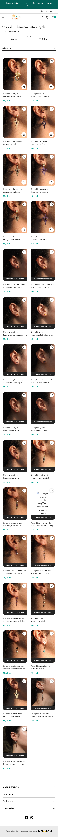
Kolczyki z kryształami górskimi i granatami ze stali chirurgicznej (42, 715)
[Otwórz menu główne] (3, 17)
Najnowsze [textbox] (6, 48)
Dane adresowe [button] (11, 787)
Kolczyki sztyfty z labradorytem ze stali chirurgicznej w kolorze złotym (12, 429)
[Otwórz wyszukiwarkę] (41, 17)
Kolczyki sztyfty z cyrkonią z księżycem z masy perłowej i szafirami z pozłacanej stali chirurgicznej (15, 762)
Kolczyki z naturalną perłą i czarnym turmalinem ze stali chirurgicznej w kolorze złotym (14, 667)
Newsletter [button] (8, 808)
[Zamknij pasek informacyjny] (55, 4)
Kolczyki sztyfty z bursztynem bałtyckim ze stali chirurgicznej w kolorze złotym (15, 333)
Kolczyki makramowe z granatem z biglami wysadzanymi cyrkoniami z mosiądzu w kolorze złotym (14, 143)
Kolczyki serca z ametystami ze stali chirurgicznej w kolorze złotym (14, 572)
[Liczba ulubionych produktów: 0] (47, 17)
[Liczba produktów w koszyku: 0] (53, 17)
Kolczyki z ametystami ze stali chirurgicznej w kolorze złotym (42, 572)
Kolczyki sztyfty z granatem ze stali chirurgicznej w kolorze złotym (14, 286)
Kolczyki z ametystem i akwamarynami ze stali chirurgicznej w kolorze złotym (12, 524)
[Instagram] (31, 817)
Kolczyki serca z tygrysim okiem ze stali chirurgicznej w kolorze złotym (43, 524)
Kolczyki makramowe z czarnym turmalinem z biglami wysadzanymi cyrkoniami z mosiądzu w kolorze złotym (13, 238)
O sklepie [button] (8, 801)
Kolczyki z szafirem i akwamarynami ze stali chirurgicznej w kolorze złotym (40, 476)
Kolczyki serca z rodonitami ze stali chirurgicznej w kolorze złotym (42, 95)
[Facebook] (26, 817)
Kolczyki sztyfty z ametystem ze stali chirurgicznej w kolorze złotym (15, 381)
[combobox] (29, 48)
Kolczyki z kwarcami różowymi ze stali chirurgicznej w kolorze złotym (40, 619)
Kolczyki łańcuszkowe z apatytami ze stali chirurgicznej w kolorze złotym (40, 667)
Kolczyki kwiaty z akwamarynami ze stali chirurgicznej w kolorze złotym (12, 95)
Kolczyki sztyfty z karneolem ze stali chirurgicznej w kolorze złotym (42, 286)
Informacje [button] (8, 794)
